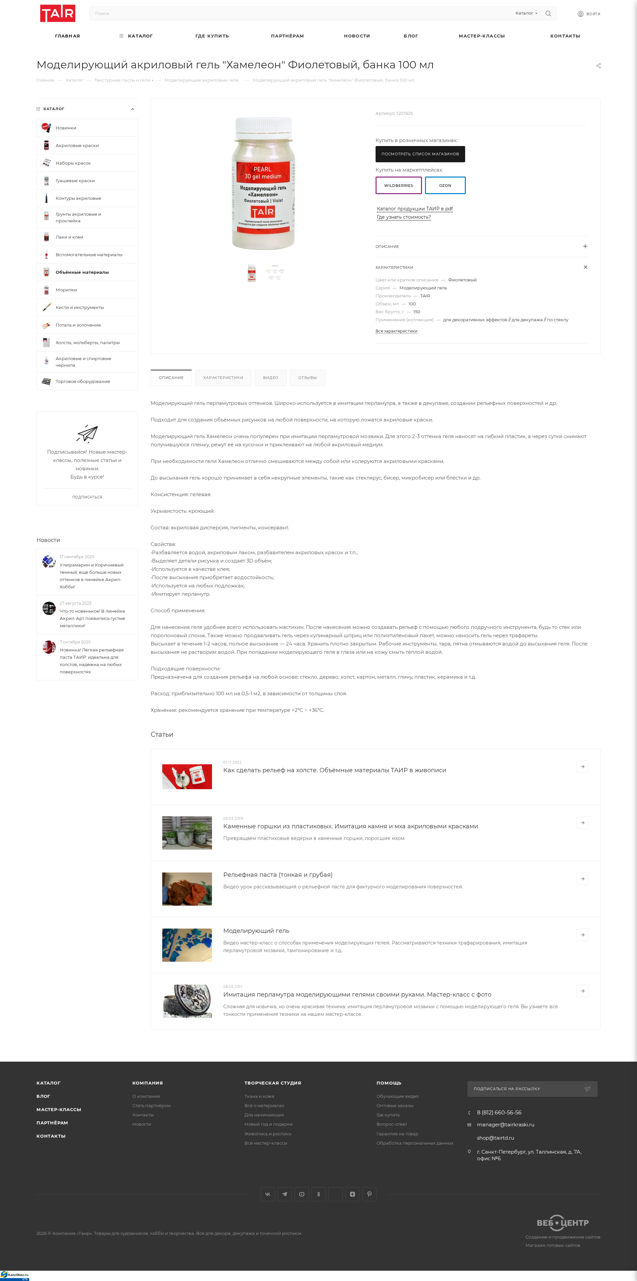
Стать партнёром (151, 1105)
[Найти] (548, 13)
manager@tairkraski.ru (505, 1124)
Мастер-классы (58, 1109)
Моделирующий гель (256, 931)
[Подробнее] (582, 766)
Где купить (388, 1114)
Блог (43, 1096)
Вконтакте (268, 1194)
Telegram (285, 1194)
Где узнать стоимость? (404, 217)
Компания (147, 1083)
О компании (146, 1096)
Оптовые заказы (395, 1105)
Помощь (389, 1083)
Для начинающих (264, 1114)
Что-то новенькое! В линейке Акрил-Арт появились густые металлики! (92, 618)
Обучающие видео (398, 1096)
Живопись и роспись (268, 1133)
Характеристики (223, 377)
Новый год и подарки (269, 1124)
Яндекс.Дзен (352, 1194)
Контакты (50, 1136)
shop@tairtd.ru (495, 1138)
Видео (270, 377)
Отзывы (307, 377)
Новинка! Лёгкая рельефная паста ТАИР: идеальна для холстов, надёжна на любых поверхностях (92, 660)
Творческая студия (273, 1083)
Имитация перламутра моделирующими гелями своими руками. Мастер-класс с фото (357, 994)
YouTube (302, 1194)
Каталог (48, 1083)
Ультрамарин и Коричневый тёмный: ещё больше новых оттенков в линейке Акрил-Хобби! (92, 575)
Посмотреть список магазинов (420, 154)
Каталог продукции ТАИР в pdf (415, 209)
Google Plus (335, 1194)
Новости (48, 540)
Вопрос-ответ (392, 1124)
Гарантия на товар (397, 1133)
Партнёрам (52, 1122)
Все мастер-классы (266, 1143)
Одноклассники (319, 1194)
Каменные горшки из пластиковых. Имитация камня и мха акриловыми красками (350, 826)
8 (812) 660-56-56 (499, 1112)
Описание (171, 377)
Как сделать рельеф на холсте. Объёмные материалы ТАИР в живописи (334, 770)
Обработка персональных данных (415, 1143)
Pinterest (369, 1194)
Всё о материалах (264, 1105)
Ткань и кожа (259, 1096)
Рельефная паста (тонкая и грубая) (278, 874)
